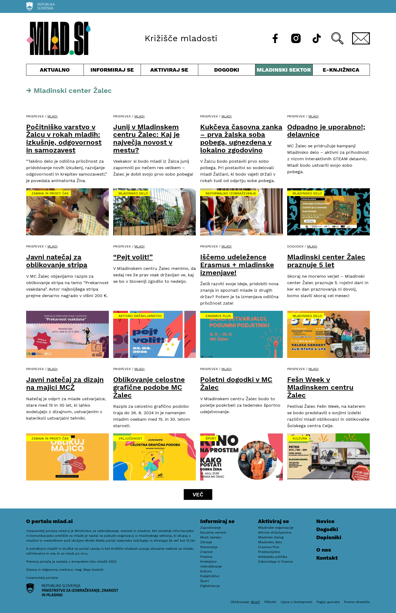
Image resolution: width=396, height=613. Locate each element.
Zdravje (206, 542)
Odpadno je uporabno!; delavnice (326, 131)
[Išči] (337, 38)
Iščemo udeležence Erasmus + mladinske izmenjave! (237, 264)
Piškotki (270, 602)
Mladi (52, 116)
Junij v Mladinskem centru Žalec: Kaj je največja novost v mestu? (146, 138)
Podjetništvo (209, 576)
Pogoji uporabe (328, 602)
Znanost (206, 552)
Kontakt (327, 558)
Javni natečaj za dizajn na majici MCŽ (65, 383)
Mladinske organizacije (275, 528)
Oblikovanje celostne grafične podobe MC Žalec (149, 387)
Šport (211, 438)
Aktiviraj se (169, 71)
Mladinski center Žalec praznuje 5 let (326, 261)
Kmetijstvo (208, 561)
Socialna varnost (213, 532)
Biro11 (255, 602)
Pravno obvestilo (357, 602)
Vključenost (130, 438)
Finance (206, 557)
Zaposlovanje (210, 528)
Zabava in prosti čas (50, 193)
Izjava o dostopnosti (296, 602)
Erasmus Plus (218, 316)
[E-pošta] (361, 38)
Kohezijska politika (272, 557)
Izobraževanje (211, 566)
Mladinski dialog (270, 537)
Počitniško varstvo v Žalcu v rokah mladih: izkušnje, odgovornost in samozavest (64, 138)
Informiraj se (112, 71)
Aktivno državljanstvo (140, 316)
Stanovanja (208, 547)
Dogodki (226, 70)
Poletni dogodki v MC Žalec (236, 383)
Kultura (300, 438)
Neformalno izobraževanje (231, 193)
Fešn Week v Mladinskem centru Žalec (320, 387)
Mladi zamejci (211, 537)
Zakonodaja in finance (275, 561)
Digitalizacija (210, 586)
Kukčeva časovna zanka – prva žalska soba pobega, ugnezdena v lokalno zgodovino (241, 138)
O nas (323, 549)
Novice (325, 521)
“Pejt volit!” (133, 257)
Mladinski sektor (283, 71)
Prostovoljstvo (269, 552)
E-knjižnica (341, 70)
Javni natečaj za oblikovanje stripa (56, 261)
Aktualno (56, 71)
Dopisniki (328, 537)
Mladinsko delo (133, 193)
